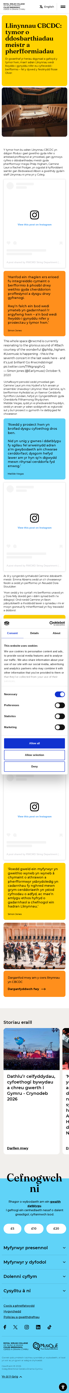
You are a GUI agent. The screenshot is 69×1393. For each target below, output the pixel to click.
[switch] (60, 705)
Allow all (34, 743)
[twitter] (15, 1327)
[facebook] (5, 1327)
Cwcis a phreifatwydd (19, 1305)
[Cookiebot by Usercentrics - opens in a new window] (49, 623)
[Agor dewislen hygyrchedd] (63, 1387)
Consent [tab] (12, 633)
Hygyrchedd (12, 1311)
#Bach (59, 345)
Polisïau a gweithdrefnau (21, 1317)
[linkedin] (38, 1327)
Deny (34, 766)
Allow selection (34, 754)
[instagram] (27, 1327)
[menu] (63, 6)
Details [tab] (34, 633)
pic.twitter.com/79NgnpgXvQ (24, 366)
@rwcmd (34, 341)
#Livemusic (11, 354)
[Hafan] (14, 6)
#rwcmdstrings (41, 362)
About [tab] (57, 633)
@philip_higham (53, 349)
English (49, 6)
